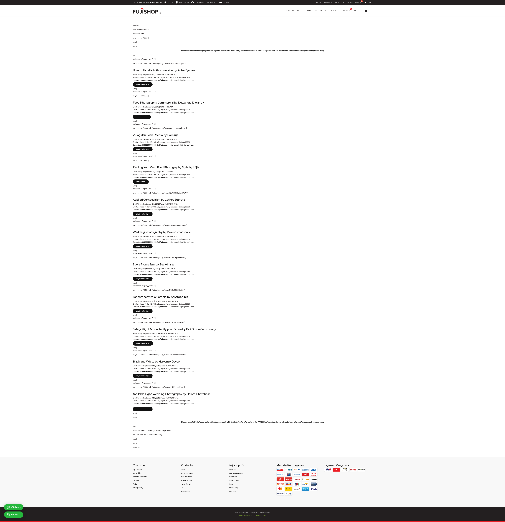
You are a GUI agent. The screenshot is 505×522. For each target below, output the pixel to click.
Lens (182, 488)
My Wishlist (328, 2)
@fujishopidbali (165, 80)
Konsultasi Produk (140, 477)
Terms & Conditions (246, 515)
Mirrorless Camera (188, 473)
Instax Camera (186, 484)
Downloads (233, 491)
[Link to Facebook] (365, 2)
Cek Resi (136, 480)
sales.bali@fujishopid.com (184, 80)
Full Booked (140, 182)
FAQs (135, 484)
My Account (340, 2)
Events (231, 484)
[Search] (355, 11)
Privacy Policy (138, 488)
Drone (183, 469)
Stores (349, 2)
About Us (232, 469)
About (318, 2)
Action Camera (186, 480)
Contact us (233, 477)
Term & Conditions (236, 473)
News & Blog (233, 488)
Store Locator (234, 480)
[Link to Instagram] (370, 2)
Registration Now (142, 84)
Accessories (185, 491)
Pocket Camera (186, 477)
